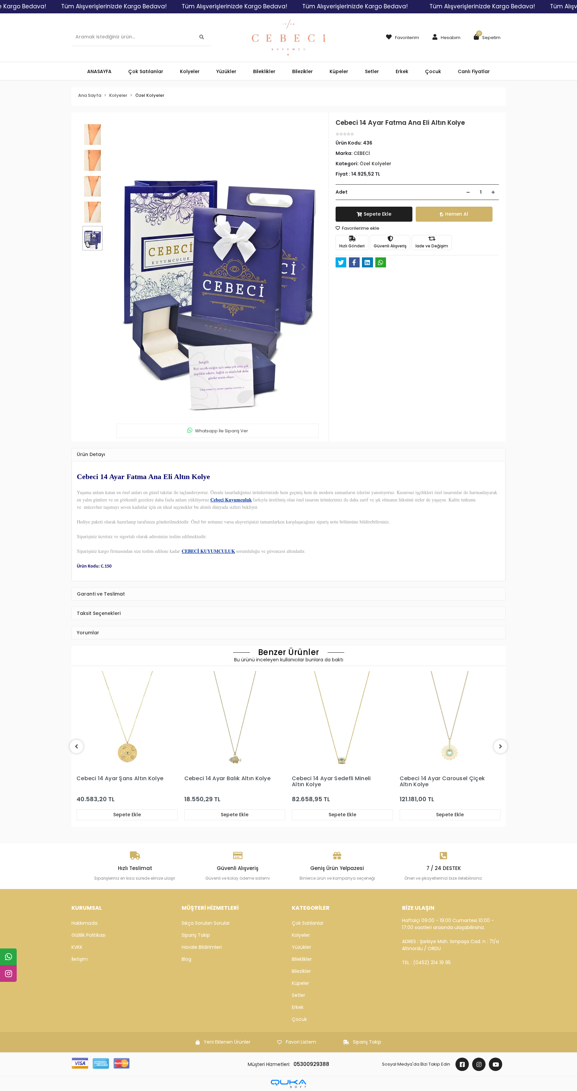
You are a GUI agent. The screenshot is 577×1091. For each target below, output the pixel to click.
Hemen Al (456, 214)
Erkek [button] (402, 71)
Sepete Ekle (377, 214)
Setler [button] (372, 71)
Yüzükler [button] (226, 71)
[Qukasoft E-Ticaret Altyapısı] (288, 1084)
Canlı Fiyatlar (474, 71)
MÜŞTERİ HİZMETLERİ (210, 908)
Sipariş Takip (196, 935)
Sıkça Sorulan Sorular (206, 923)
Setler (298, 995)
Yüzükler (301, 947)
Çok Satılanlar (308, 923)
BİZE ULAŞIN (418, 908)
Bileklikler (302, 959)
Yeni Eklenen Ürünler (227, 1042)
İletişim (79, 959)
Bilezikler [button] (302, 71)
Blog (186, 959)
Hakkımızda (84, 923)
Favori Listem (301, 1042)
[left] (76, 746)
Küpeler (300, 983)
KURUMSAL (86, 908)
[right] (501, 746)
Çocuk (299, 1019)
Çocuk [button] (433, 71)
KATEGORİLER (311, 908)
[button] (445, 37)
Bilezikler (301, 971)
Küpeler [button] (339, 71)
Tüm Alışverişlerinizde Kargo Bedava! (114, 6)
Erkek (298, 1007)
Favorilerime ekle (360, 228)
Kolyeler (301, 935)
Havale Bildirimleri (202, 947)
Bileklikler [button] (264, 71)
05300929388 (311, 1064)
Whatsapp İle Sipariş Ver (221, 431)
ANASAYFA (99, 71)
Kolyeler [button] (190, 71)
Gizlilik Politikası (88, 935)
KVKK (76, 947)
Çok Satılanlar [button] (145, 71)
